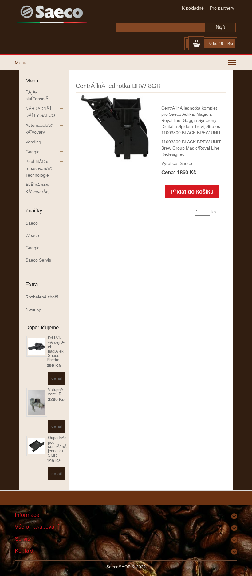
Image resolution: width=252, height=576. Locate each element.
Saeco (32, 223)
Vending (33, 141)
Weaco (32, 235)
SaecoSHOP (118, 566)
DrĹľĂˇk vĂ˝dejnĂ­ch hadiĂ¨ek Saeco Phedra (56, 349)
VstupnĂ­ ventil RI (56, 391)
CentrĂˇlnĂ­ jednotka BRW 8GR (118, 85)
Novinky (33, 309)
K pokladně (193, 8)
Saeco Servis (38, 260)
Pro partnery (222, 8)
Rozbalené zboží (42, 296)
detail (56, 378)
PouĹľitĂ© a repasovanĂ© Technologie (39, 168)
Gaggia (33, 151)
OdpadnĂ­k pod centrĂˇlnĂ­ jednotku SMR (58, 446)
